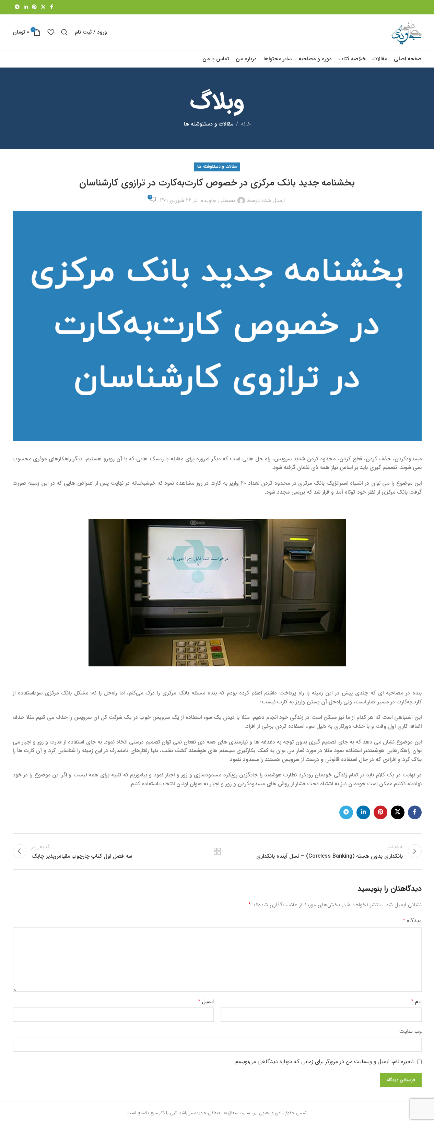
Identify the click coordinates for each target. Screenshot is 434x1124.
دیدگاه (412, 920)
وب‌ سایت (410, 1031)
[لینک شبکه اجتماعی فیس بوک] (52, 7)
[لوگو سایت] (406, 32)
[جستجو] (64, 32)
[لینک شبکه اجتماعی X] (43, 7)
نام (416, 1001)
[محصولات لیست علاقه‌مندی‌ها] (51, 32)
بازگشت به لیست (217, 851)
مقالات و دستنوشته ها (208, 124)
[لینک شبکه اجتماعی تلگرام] (17, 7)
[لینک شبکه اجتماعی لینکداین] (26, 7)
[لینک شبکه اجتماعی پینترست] (34, 7)
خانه (246, 124)
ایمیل (206, 1001)
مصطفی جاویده (218, 200)
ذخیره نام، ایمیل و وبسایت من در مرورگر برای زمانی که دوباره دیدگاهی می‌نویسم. (324, 1061)
